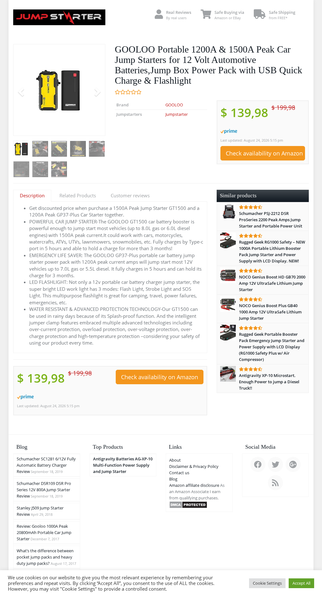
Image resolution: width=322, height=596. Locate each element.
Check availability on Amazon (264, 153)
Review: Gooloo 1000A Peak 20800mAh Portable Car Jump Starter (44, 532)
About (175, 460)
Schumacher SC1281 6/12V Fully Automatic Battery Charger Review (46, 465)
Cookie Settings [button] (267, 583)
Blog (173, 479)
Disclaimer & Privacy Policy (194, 466)
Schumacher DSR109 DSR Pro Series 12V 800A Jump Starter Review (44, 490)
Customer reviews (130, 195)
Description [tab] (32, 195)
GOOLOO (174, 105)
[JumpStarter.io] (59, 17)
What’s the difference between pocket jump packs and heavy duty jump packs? (45, 557)
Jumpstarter (176, 114)
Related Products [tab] (77, 195)
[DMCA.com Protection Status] (188, 504)
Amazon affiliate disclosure (194, 485)
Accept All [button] (301, 583)
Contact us (179, 472)
